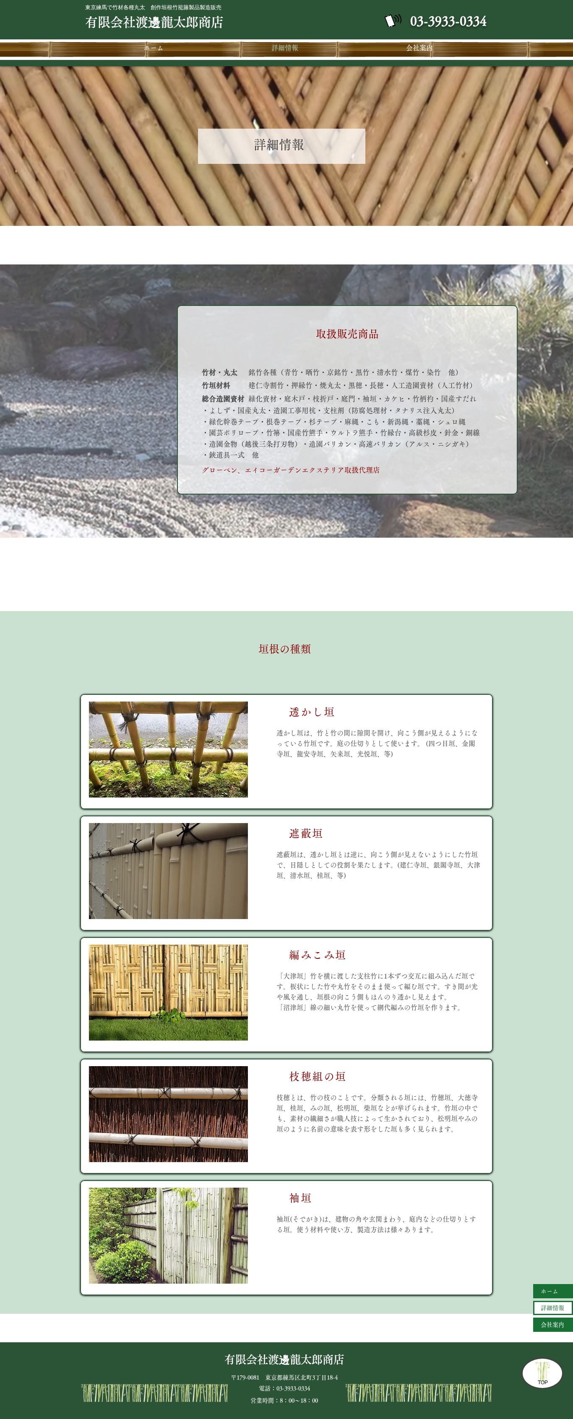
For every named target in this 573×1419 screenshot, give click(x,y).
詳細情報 (552, 1308)
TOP (543, 1382)
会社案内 (552, 1325)
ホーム (549, 1291)
